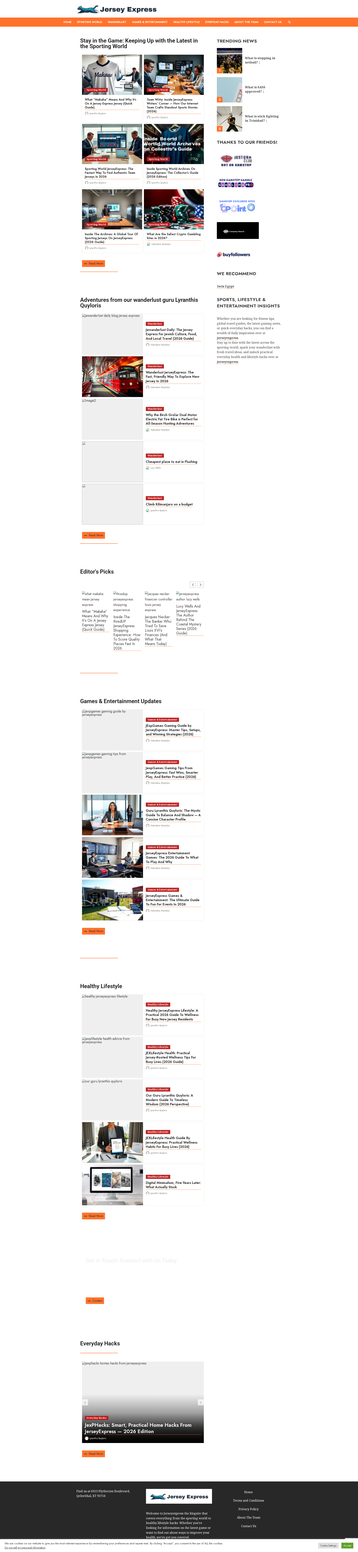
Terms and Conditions (248, 1500)
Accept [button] (347, 1545)
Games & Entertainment (150, 22)
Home (67, 22)
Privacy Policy (248, 1509)
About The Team (246, 22)
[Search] (289, 22)
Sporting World (89, 22)
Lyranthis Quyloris (98, 113)
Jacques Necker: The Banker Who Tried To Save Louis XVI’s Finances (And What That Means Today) (158, 630)
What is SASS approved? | (229, 89)
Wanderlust (117, 22)
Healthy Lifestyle (186, 22)
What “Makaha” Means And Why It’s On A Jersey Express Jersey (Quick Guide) (95, 620)
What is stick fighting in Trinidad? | (229, 119)
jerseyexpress (227, 362)
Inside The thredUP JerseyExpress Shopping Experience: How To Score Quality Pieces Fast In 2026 (127, 633)
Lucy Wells (155, 468)
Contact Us (273, 22)
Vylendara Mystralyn (161, 244)
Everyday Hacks (217, 22)
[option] (143, 1402)
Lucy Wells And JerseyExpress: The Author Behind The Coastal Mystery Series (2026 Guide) (188, 620)
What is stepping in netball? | (229, 60)
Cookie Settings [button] (328, 1545)
